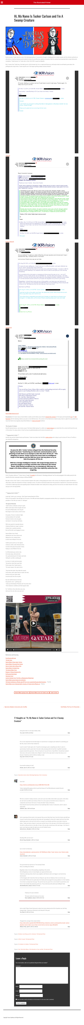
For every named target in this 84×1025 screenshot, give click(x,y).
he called (32, 475)
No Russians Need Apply (11, 674)
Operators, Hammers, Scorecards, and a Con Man (15, 707)
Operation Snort (9, 676)
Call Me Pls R (9, 327)
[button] (33, 623)
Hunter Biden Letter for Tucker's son (39, 692)
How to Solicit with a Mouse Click (13, 666)
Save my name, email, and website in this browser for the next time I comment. (35, 999)
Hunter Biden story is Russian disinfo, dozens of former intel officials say (23, 684)
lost (72, 417)
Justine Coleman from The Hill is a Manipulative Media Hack (20, 678)
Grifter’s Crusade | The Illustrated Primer (26, 939)
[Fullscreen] (59, 650)
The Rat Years (9, 660)
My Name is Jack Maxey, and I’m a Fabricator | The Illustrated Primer (31, 934)
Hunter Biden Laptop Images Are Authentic (16, 680)
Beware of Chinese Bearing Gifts (13, 672)
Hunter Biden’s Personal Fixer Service (14, 664)
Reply (69, 733)
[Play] (8, 650)
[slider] (32, 649)
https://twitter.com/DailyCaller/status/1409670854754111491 (34, 785)
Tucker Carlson (54, 692)
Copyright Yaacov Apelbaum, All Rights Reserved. (13, 1017)
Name (17, 986)
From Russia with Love (11, 658)
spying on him (49, 437)
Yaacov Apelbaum (28, 898)
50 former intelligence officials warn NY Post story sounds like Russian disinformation (26, 682)
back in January (50, 428)
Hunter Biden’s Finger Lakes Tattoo (14, 662)
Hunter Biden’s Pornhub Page (12, 668)
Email (17, 991)
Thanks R (8, 155)
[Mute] (57, 650)
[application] (33, 623)
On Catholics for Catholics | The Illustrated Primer (28, 944)
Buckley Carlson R (10, 241)
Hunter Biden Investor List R (12, 413)
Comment (18, 966)
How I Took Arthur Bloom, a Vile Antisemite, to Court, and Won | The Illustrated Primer (35, 949)
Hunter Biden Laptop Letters (22, 692)
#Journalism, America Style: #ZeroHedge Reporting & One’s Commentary (32, 775)
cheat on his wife (36, 421)
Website (18, 995)
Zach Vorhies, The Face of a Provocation (71, 707)
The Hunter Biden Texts (11, 670)
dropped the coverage (51, 417)
